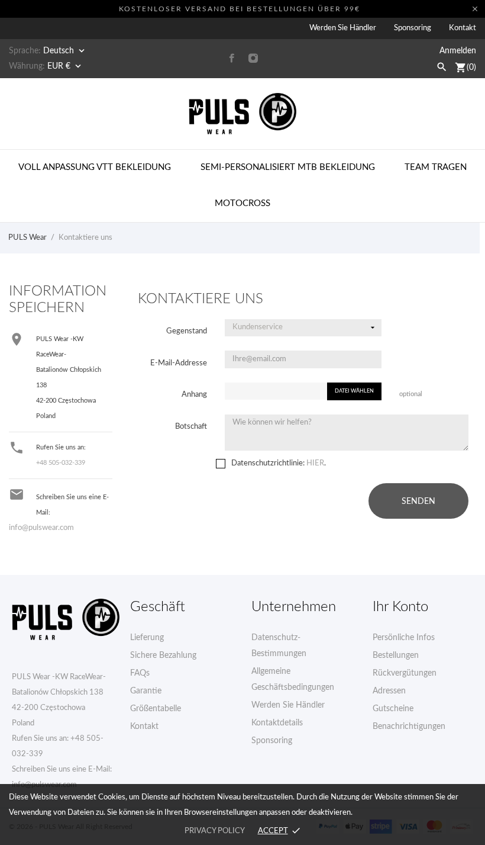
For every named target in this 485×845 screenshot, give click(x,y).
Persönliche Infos (404, 638)
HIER (315, 463)
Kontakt (462, 28)
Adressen (389, 691)
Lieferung (147, 638)
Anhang (194, 395)
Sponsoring (412, 28)
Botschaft (191, 426)
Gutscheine (393, 709)
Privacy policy (214, 831)
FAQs (140, 673)
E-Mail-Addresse (178, 363)
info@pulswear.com (41, 528)
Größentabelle (155, 709)
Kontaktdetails (277, 723)
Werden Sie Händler (342, 28)
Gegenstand (186, 331)
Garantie (145, 691)
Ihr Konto (400, 607)
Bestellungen (396, 655)
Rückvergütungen (404, 673)
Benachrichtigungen (409, 726)
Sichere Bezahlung (163, 655)
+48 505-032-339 (60, 463)
